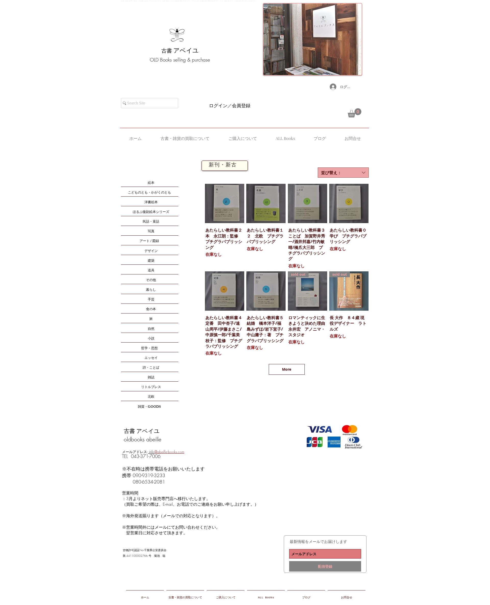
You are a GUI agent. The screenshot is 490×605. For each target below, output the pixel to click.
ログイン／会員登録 (229, 105)
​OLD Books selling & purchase (180, 59)
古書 (167, 50)
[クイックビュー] (224, 203)
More (286, 369)
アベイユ (186, 50)
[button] (354, 112)
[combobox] (343, 172)
